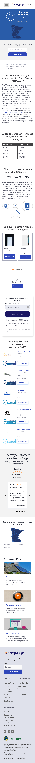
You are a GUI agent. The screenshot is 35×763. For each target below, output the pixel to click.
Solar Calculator (24, 683)
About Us (7, 686)
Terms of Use (7, 757)
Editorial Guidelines (8, 690)
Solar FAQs (10, 577)
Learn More (9, 256)
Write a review (21, 359)
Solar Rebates (23, 694)
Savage (20, 544)
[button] (5, 496)
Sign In (28, 4)
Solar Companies (10, 712)
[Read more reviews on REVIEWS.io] (22, 512)
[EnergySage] (14, 654)
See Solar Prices (17, 314)
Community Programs (8, 721)
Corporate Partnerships (9, 716)
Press (6, 694)
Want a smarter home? (14, 605)
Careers (7, 698)
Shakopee (6, 547)
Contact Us (8, 701)
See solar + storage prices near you (17, 44)
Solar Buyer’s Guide (13, 633)
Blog (19, 691)
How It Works (9, 683)
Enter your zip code (12, 303)
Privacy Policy (19, 757)
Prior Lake (6, 544)
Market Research (10, 725)
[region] (17, 496)
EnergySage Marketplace (14, 113)
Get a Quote (22, 363)
